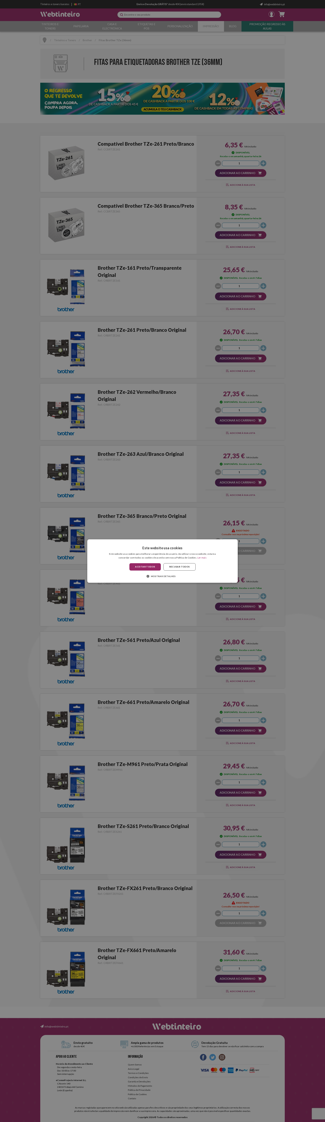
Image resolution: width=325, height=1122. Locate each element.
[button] (162, 576)
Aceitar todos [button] (145, 566)
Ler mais (202, 557)
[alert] (162, 561)
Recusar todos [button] (179, 566)
